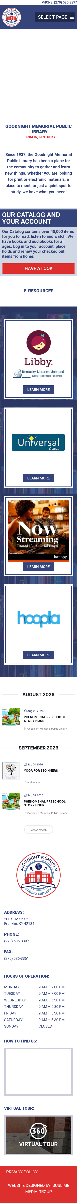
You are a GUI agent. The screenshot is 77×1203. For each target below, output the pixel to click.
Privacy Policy (22, 1172)
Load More (38, 829)
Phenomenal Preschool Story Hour (45, 719)
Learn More (38, 389)
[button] (55, 17)
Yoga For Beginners (41, 770)
